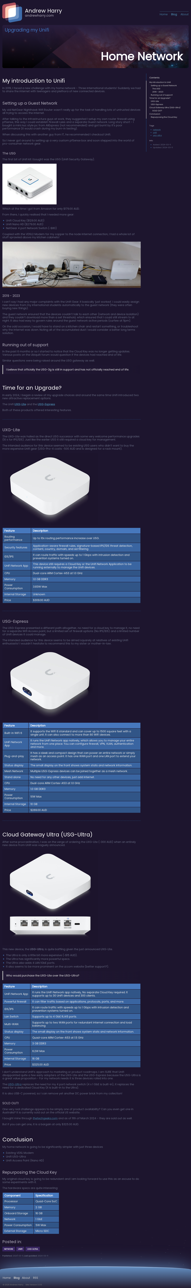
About (185, 14)
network (157, 129)
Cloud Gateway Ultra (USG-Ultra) (164, 107)
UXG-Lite (20, 404)
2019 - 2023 (157, 92)
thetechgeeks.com (45, 1118)
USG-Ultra (14, 1084)
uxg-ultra (157, 135)
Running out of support (162, 95)
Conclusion (154, 114)
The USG (156, 88)
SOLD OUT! (157, 110)
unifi (155, 132)
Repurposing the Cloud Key (164, 117)
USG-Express (46, 404)
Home (164, 14)
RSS (35, 1278)
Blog (174, 14)
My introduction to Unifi (160, 82)
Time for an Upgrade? (159, 98)
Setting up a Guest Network (164, 85)
